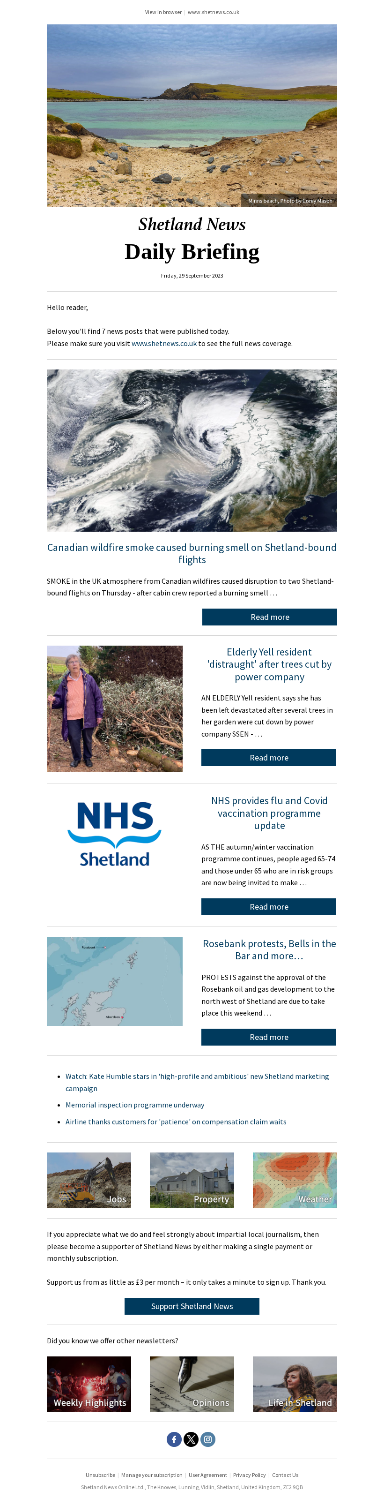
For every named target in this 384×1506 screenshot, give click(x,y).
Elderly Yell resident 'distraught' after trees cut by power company (269, 664)
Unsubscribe (100, 1474)
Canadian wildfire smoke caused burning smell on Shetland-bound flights (192, 553)
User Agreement (208, 1474)
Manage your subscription (152, 1474)
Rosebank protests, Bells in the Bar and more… (269, 949)
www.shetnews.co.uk (213, 11)
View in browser (163, 11)
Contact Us (285, 1474)
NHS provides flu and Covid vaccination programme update (269, 813)
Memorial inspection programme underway (135, 1104)
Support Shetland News (192, 1306)
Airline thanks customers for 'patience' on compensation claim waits (176, 1121)
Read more (270, 616)
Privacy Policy (249, 1474)
